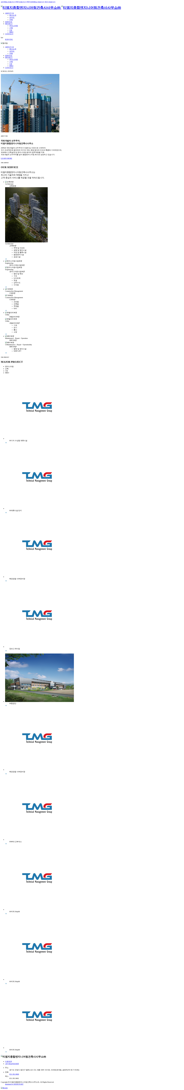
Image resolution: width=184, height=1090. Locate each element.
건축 (11, 28)
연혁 (11, 20)
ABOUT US (9, 13)
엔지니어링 (13, 26)
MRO (11, 32)
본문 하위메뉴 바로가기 (35, 2)
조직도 (11, 17)
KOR (7, 39)
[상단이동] (4, 1088)
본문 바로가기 (20, 2)
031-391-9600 (14, 1074)
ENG (11, 39)
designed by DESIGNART (14, 1084)
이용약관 (8, 1061)
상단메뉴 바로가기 (8, 2)
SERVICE (8, 22)
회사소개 (12, 15)
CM (10, 30)
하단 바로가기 (50, 2)
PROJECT (8, 24)
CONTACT (9, 34)
